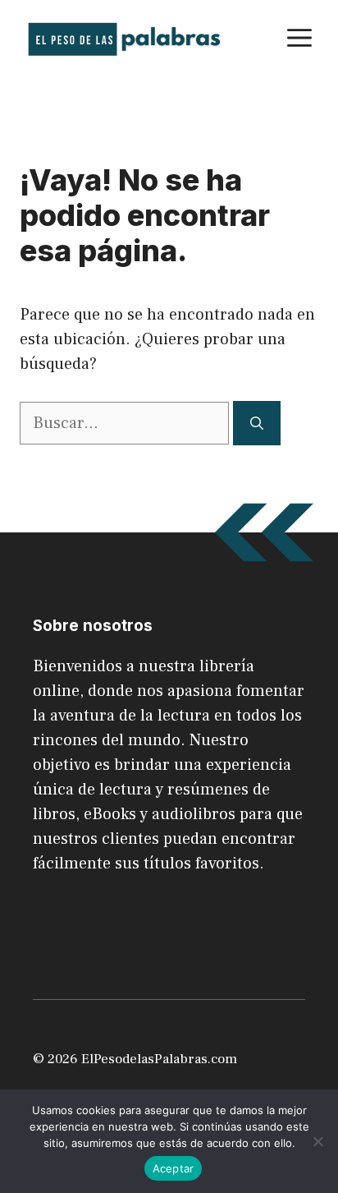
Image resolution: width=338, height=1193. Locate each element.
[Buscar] (257, 423)
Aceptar (173, 1168)
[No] (317, 1141)
